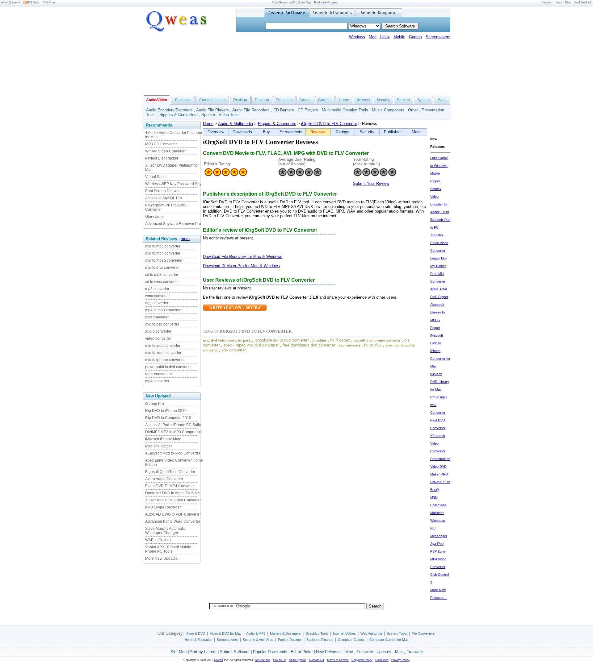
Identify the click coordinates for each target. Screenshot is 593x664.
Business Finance (319, 639)
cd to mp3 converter (161, 274)
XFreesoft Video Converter (437, 443)
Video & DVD (195, 633)
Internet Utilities (344, 633)
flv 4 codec (340, 340)
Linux (385, 37)
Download (212, 256)
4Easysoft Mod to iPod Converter (172, 453)
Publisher (392, 132)
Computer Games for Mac (389, 639)
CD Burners (283, 110)
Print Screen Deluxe (162, 191)
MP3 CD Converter (161, 144)
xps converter (233, 350)
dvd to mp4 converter (162, 253)
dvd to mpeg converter (164, 260)
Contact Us (316, 660)
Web (442, 100)
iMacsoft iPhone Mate (163, 439)
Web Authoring (371, 633)
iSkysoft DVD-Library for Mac (439, 381)
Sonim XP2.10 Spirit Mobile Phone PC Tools (168, 549)
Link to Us (279, 660)
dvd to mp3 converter (162, 246)
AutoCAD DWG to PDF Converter (173, 514)
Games (415, 37)
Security (383, 100)
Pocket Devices (290, 639)
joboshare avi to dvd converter (281, 340)
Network (363, 100)
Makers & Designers (285, 633)
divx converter (157, 317)
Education (284, 100)
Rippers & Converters (178, 114)
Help (568, 2)
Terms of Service (338, 660)
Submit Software (235, 651)
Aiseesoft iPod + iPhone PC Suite (173, 425)
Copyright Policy (361, 660)
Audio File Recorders (251, 110)
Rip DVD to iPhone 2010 (166, 411)
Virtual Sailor (156, 177)
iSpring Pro (154, 403)
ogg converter (156, 303)
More (416, 132)
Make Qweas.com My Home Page (291, 2)
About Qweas (9, 2)
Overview (216, 132)
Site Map (178, 651)
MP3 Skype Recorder (163, 507)
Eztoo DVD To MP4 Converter (170, 486)
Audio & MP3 (255, 633)
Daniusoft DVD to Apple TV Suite (172, 493)
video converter (158, 338)
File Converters (423, 633)
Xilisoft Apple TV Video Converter (173, 500)
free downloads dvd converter (309, 345)
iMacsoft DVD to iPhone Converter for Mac (440, 351)
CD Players (308, 110)
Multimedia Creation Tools (345, 110)
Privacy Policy (400, 660)
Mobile (399, 37)
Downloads (242, 132)
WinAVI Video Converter (165, 151)
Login (558, 2)
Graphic (324, 100)
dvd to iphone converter (165, 360)
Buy (266, 132)
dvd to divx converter (162, 267)
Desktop (240, 100)
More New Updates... (162, 558)
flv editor (319, 340)
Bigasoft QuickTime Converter (170, 472)
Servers (403, 100)
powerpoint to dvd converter (168, 367)
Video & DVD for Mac (226, 633)
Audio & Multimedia (235, 123)
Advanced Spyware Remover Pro (173, 224)
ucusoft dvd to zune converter (377, 340)
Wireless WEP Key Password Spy (173, 184)
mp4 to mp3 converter (163, 310)
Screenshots (291, 132)
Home (344, 100)
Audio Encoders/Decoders (169, 110)
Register (547, 2)
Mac (372, 37)
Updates (383, 651)
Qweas (218, 660)
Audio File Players (212, 110)
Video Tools (229, 114)
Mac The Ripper (158, 446)
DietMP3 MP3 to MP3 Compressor (174, 432)
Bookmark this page (326, 2)
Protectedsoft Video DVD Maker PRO (440, 466)
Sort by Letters (203, 651)
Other (413, 110)
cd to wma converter (162, 282)
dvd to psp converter (162, 324)
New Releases (329, 651)
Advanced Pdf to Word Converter (172, 521)
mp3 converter (157, 289)
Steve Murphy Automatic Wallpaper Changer (165, 530)
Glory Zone (154, 216)
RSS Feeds (33, 2)
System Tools (397, 633)
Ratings (342, 132)
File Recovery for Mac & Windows (251, 256)
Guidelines (382, 660)
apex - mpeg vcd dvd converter (251, 345)
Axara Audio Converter (164, 479)
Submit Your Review (371, 183)
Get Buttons (262, 660)
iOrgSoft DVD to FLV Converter (329, 123)
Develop (262, 100)
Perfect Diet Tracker (161, 158)
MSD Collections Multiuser (438, 505)
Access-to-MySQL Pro (163, 198)
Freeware (365, 651)
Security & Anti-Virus (258, 639)
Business (183, 100)
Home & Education (198, 639)
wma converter (157, 296)
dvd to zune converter (163, 353)
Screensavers (438, 37)
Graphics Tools (316, 633)
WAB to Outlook (158, 540)
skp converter (349, 345)
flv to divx (373, 345)
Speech (208, 114)
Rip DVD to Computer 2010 (168, 418)
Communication (212, 100)
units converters (158, 374)
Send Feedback (583, 2)
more (185, 238)
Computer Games (351, 639)
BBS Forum (49, 2)
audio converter (158, 331)
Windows (357, 37)
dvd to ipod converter (162, 345)
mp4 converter (157, 381)
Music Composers (388, 110)
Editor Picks (302, 651)
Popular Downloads (270, 651)
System (423, 100)
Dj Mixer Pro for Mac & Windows (250, 266)
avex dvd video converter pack (227, 340)
